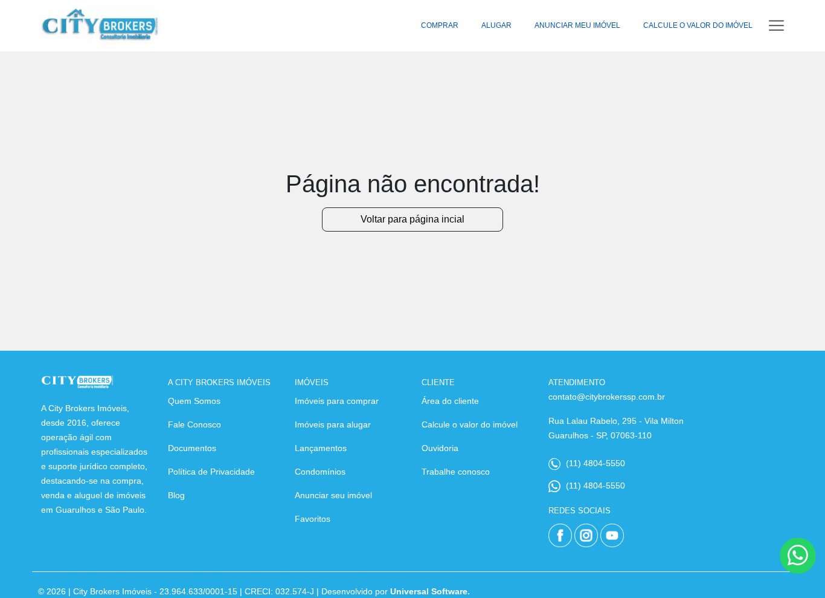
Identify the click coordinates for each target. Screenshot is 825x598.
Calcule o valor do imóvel (470, 424)
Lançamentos (321, 448)
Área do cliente (450, 401)
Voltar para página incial (412, 219)
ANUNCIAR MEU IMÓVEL (577, 25)
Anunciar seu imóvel (333, 495)
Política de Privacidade (211, 471)
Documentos (192, 448)
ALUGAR (496, 25)
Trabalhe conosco (456, 471)
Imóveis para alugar (333, 424)
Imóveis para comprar (337, 401)
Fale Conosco (194, 424)
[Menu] (776, 25)
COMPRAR (439, 25)
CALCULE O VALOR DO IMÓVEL (698, 25)
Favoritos (312, 519)
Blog (176, 495)
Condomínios (320, 471)
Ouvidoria (440, 448)
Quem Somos (194, 401)
